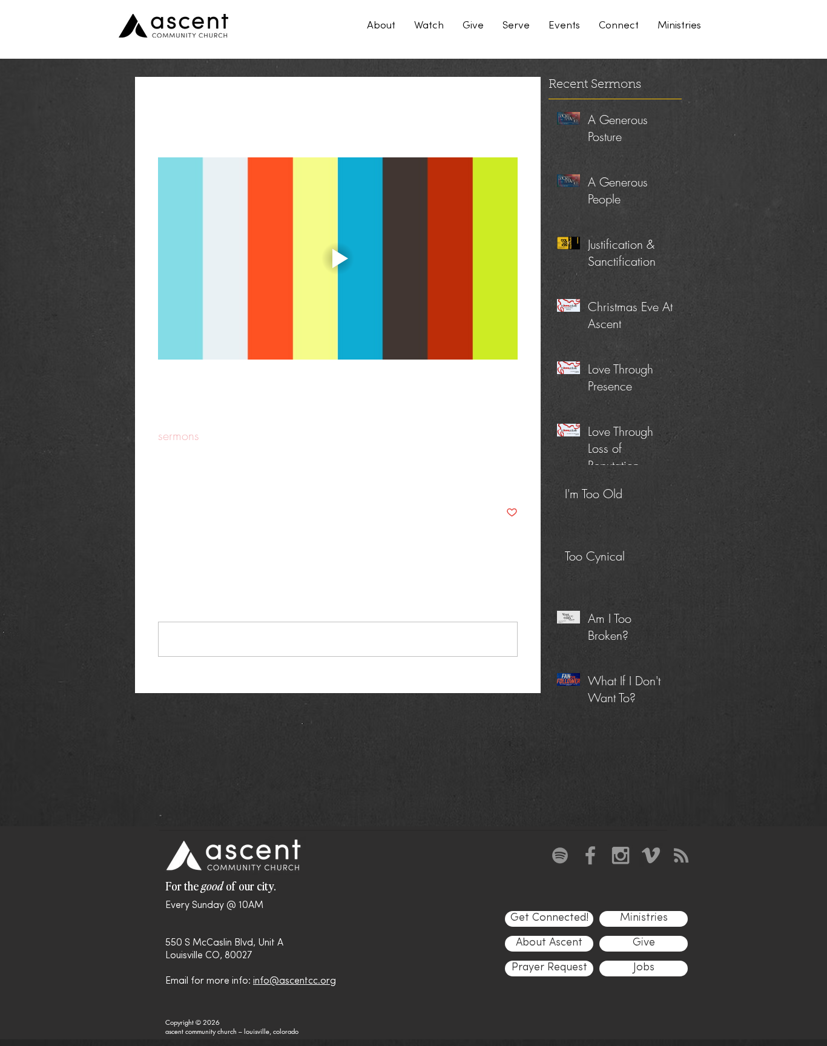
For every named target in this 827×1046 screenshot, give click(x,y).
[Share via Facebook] (164, 475)
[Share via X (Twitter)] (193, 475)
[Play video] (338, 258)
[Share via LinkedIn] (223, 475)
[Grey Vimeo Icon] (651, 855)
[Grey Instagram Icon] (620, 855)
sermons (178, 435)
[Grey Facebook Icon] (590, 855)
